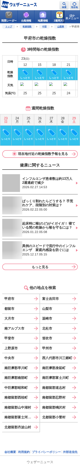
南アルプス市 (14, 328)
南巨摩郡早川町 (16, 368)
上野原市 (11, 348)
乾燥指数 (27, 26)
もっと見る (40, 267)
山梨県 (60, 26)
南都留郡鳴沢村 (54, 407)
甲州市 (47, 348)
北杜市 (47, 328)
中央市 (9, 358)
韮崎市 (47, 318)
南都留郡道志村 (54, 387)
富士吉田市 (50, 298)
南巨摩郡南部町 (16, 377)
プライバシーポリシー (46, 452)
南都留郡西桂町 (16, 397)
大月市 (9, 318)
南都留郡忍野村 (54, 397)
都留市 (9, 308)
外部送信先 (70, 452)
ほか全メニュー (72, 17)
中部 (44, 26)
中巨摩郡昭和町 (16, 387)
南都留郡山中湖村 (17, 407)
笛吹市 (47, 338)
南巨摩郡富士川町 (55, 377)
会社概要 (10, 452)
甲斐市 (9, 338)
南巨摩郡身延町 (54, 368)
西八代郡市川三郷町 (57, 358)
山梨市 (47, 308)
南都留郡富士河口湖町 (21, 417)
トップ (8, 26)
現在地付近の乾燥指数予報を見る (43, 154)
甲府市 (9, 298)
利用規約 (24, 452)
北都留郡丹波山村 (17, 427)
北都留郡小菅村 (54, 417)
